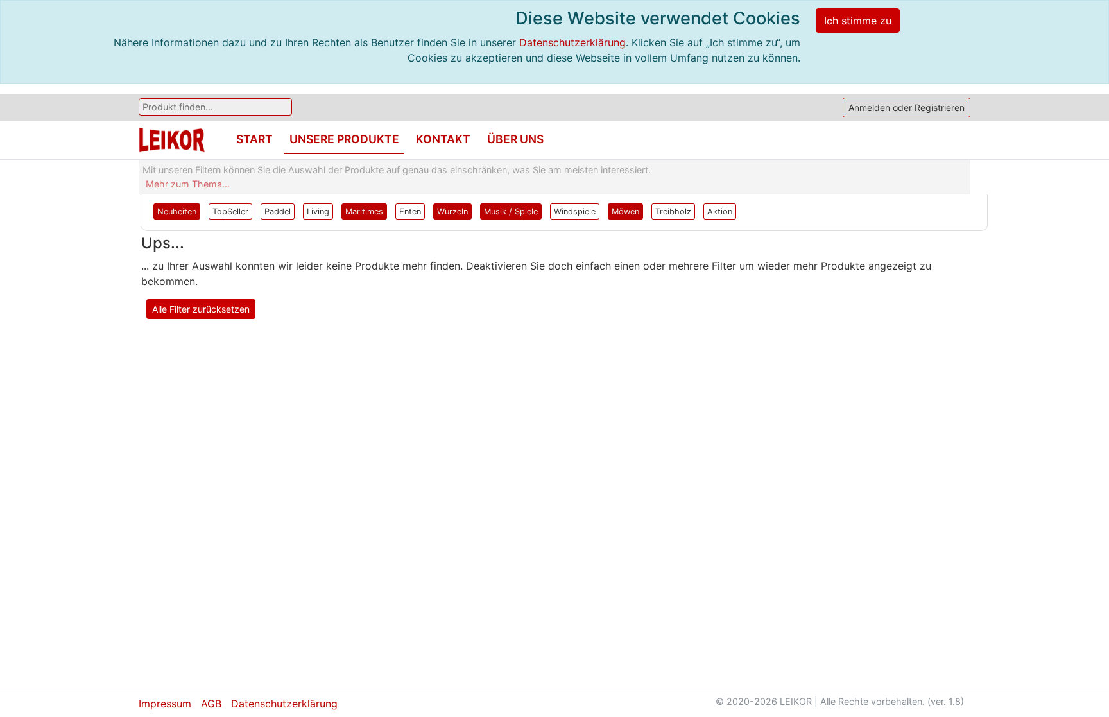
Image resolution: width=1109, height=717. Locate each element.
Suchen (333, 106)
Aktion (719, 211)
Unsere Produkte (344, 139)
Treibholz (673, 211)
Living (318, 211)
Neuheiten (176, 211)
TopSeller (230, 211)
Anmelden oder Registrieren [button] (906, 107)
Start (254, 139)
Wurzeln (452, 211)
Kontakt (443, 139)
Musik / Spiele (511, 211)
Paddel (277, 211)
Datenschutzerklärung (572, 42)
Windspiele (575, 211)
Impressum (165, 703)
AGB (211, 703)
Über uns (515, 139)
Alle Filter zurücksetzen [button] (201, 309)
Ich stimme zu (857, 20)
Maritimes (364, 211)
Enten (410, 211)
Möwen (625, 211)
